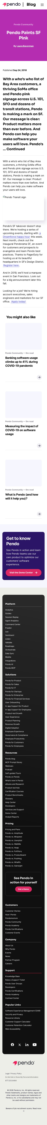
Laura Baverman (25, 46)
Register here (11, 265)
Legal (7, 1073)
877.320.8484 (11, 1081)
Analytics (9, 610)
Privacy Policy (16, 1073)
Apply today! (18, 301)
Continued (16, 149)
